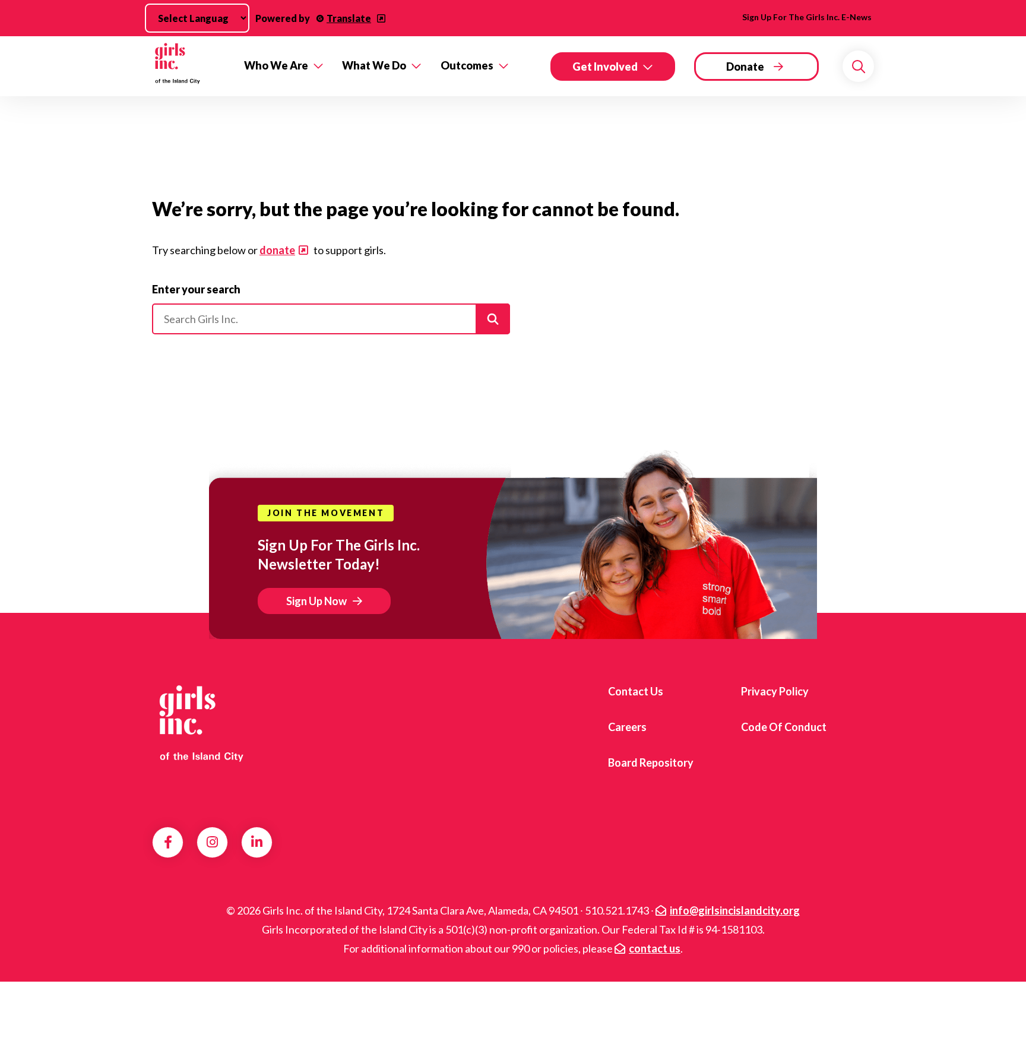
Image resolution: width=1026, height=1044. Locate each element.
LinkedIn (257, 842)
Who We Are (276, 65)
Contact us (635, 691)
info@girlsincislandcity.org (735, 910)
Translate (349, 18)
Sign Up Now (316, 601)
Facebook (168, 842)
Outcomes (467, 65)
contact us (654, 948)
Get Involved (605, 66)
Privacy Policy (775, 691)
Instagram (212, 842)
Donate (745, 66)
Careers (627, 726)
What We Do (374, 65)
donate (277, 250)
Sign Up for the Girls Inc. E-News (807, 17)
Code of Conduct (783, 726)
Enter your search (196, 289)
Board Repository (651, 762)
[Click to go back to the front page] (189, 66)
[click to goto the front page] (200, 723)
